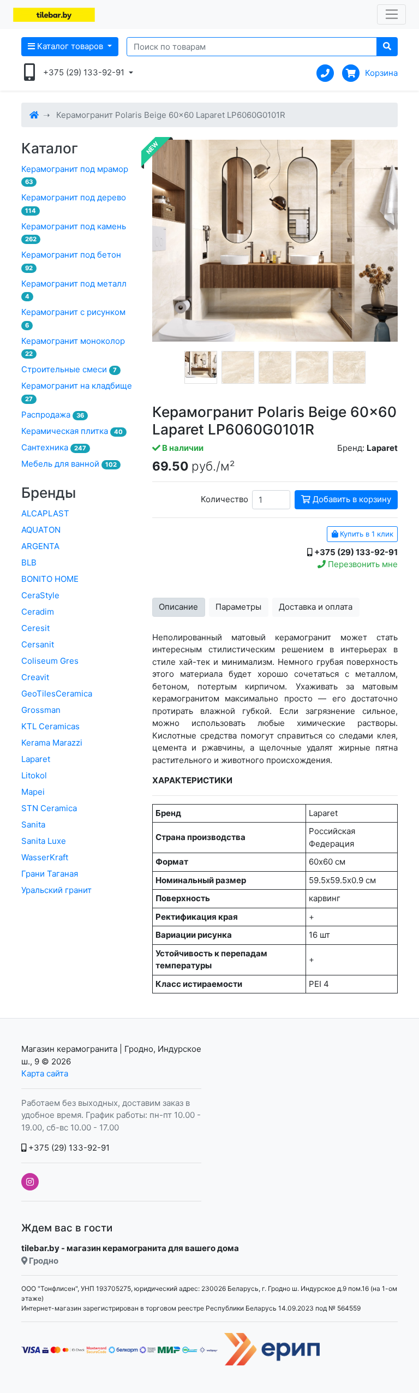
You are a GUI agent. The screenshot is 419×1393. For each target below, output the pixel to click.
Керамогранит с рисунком (73, 318)
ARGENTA (40, 546)
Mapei (33, 792)
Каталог (49, 148)
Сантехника (53, 447)
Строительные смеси (69, 369)
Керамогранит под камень (73, 232)
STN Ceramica (49, 808)
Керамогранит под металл (74, 289)
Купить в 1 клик (365, 533)
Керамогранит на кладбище (76, 391)
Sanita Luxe (43, 841)
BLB (29, 562)
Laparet (35, 759)
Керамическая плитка (72, 431)
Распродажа (52, 414)
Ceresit (35, 628)
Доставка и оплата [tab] (315, 607)
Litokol (34, 775)
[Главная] (34, 115)
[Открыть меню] (391, 14)
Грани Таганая (49, 873)
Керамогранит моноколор (73, 347)
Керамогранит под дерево (73, 203)
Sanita (33, 824)
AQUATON (41, 530)
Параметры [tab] (238, 607)
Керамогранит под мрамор (74, 175)
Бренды (48, 492)
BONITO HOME (50, 579)
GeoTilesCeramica (56, 693)
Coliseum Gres (50, 661)
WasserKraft (44, 857)
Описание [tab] (178, 607)
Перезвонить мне (362, 564)
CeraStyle (40, 595)
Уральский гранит (56, 890)
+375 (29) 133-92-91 (68, 1147)
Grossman (41, 710)
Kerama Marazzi (51, 742)
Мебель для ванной (69, 464)
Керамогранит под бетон (71, 260)
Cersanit (37, 644)
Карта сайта (44, 1073)
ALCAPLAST (45, 513)
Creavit (35, 677)
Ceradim (37, 611)
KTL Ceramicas (50, 726)
